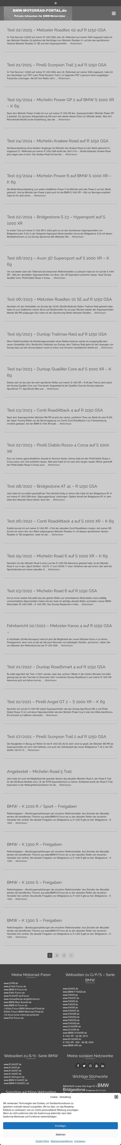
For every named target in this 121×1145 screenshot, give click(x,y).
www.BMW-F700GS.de (74, 991)
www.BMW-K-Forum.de (15, 989)
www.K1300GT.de (12, 1073)
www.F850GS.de (71, 1020)
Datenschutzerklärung (62, 1141)
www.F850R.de (70, 1004)
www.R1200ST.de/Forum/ (16, 995)
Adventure (68, 1086)
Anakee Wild (80, 1086)
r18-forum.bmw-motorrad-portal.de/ (21, 1014)
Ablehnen (60, 1134)
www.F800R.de (70, 1001)
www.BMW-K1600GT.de (16, 1080)
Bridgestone (74, 1089)
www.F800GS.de (71, 1016)
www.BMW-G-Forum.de (15, 1005)
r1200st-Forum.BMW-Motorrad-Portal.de (24, 1008)
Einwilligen (60, 1125)
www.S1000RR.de (72, 1026)
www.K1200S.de (12, 1067)
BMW (103, 1085)
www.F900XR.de (71, 1013)
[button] (116, 1096)
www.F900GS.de (71, 1023)
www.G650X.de (70, 988)
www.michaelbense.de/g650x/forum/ (22, 998)
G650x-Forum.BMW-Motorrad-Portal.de (23, 1011)
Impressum (79, 1141)
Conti (104, 1090)
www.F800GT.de (71, 1010)
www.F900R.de (70, 1007)
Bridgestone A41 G (93, 1090)
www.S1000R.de (71, 1029)
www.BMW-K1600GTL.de (16, 1083)
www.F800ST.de (71, 998)
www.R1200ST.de (12, 1064)
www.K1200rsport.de (14, 1076)
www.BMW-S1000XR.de (75, 1032)
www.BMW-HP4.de (72, 1045)
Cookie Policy (42, 1141)
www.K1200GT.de (12, 1070)
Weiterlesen (76, 43)
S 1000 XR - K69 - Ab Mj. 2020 (78, 1042)
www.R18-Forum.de (14, 1017)
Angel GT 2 (92, 1086)
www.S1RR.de (11, 983)
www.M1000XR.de (72, 1039)
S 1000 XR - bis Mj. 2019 (75, 1035)
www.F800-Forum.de (14, 992)
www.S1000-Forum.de (15, 986)
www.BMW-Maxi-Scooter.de (17, 1002)
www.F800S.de (70, 994)
